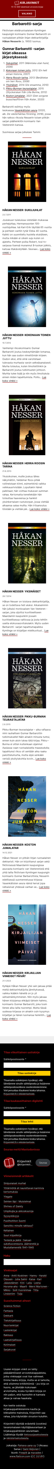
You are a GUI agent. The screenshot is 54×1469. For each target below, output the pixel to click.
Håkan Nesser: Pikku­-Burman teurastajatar (24, 718)
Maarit (23, 1286)
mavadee (36, 1452)
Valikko (27, 13)
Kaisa (32, 1279)
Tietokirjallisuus (12, 1320)
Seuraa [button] (43, 1162)
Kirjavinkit (29, 3)
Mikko (7, 1290)
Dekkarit (8, 1315)
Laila (29, 1282)
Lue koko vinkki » (40, 509)
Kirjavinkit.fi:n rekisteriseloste (19, 1094)
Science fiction (12, 1305)
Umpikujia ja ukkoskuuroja (18, 1211)
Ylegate (8, 1196)
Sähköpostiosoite (15, 1059)
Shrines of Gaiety (13, 1206)
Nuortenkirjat (11, 1325)
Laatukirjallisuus (13, 1339)
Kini (22, 1282)
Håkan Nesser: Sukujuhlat (22, 210)
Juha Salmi (21, 1279)
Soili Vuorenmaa (22, 1290)
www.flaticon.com (20, 1456)
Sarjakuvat (10, 1349)
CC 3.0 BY (38, 1456)
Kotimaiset (9, 1344)
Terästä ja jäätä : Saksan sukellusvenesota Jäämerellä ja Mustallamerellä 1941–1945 (21, 1244)
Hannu (33, 1275)
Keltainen (9, 1230)
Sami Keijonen (31, 1449)
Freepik (23, 1452)
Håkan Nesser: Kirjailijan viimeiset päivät (21, 974)
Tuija (19, 1293)
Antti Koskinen (19, 1275)
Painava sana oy (27, 1445)
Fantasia (8, 1310)
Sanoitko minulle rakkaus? (18, 1225)
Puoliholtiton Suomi (15, 1220)
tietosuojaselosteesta (36, 1434)
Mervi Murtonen (38, 1286)
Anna (6, 1275)
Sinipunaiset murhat (15, 1183)
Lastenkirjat (10, 1330)
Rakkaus (8, 1334)
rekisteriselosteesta (17, 1438)
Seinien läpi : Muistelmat (17, 1201)
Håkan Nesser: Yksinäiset (21, 591)
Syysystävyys (11, 1215)
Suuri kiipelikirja (12, 1235)
